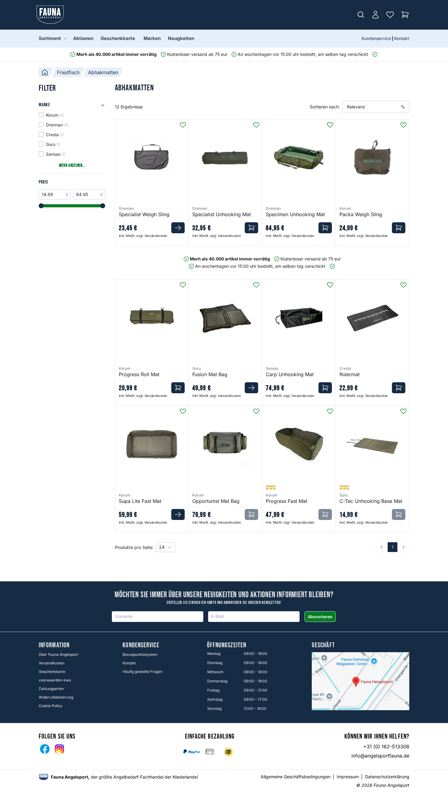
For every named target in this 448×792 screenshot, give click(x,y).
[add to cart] (178, 227)
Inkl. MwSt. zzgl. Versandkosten (143, 236)
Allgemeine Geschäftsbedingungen (295, 776)
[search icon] (361, 15)
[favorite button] (183, 125)
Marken (152, 38)
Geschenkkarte (118, 38)
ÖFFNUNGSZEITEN (226, 645)
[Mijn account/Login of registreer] (375, 15)
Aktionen (83, 38)
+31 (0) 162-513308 (386, 746)
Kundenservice (376, 38)
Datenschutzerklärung (387, 776)
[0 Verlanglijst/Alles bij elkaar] (390, 15)
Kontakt (401, 38)
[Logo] (50, 14)
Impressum (348, 776)
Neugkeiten (181, 38)
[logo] (43, 777)
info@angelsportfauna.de (380, 756)
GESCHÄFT (323, 645)
